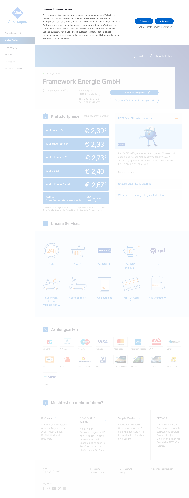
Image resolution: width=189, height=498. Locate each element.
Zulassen (144, 21)
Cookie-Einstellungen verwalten (154, 26)
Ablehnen (164, 21)
